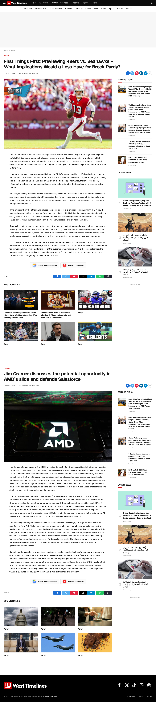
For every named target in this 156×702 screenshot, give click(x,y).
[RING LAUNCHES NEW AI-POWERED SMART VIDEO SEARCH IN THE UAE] (122, 160)
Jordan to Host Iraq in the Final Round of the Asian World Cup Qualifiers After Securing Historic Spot (20, 315)
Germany (78, 8)
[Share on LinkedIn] (141, 73)
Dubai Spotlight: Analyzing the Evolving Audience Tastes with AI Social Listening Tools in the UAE (137, 203)
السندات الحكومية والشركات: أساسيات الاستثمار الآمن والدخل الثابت (135, 272)
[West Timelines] (17, 3)
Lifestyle (75, 3)
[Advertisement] (78, 30)
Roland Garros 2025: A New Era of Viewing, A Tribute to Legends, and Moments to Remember (56, 315)
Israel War (28, 8)
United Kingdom (55, 8)
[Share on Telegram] (146, 73)
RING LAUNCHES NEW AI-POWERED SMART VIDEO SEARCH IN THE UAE (137, 160)
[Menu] (4, 2)
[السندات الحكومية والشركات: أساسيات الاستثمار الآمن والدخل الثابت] (135, 256)
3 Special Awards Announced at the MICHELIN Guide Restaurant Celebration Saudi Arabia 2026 (139, 145)
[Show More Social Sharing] (150, 73)
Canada (68, 8)
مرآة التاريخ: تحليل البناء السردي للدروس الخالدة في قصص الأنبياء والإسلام (135, 237)
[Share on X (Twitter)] (132, 73)
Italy (96, 8)
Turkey (120, 8)
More (95, 3)
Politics (55, 3)
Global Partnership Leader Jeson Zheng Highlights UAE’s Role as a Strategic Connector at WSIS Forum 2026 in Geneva (139, 129)
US (40, 3)
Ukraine (129, 8)
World (45, 3)
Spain (111, 8)
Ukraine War (40, 8)
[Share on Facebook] (128, 73)
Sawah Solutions (51, 696)
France (88, 8)
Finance (7, 368)
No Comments (23, 73)
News (34, 3)
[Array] (95, 300)
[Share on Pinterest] (137, 73)
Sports (85, 3)
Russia (103, 8)
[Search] (151, 2)
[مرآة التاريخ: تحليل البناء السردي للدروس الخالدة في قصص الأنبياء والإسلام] (135, 222)
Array (80, 312)
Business (64, 3)
